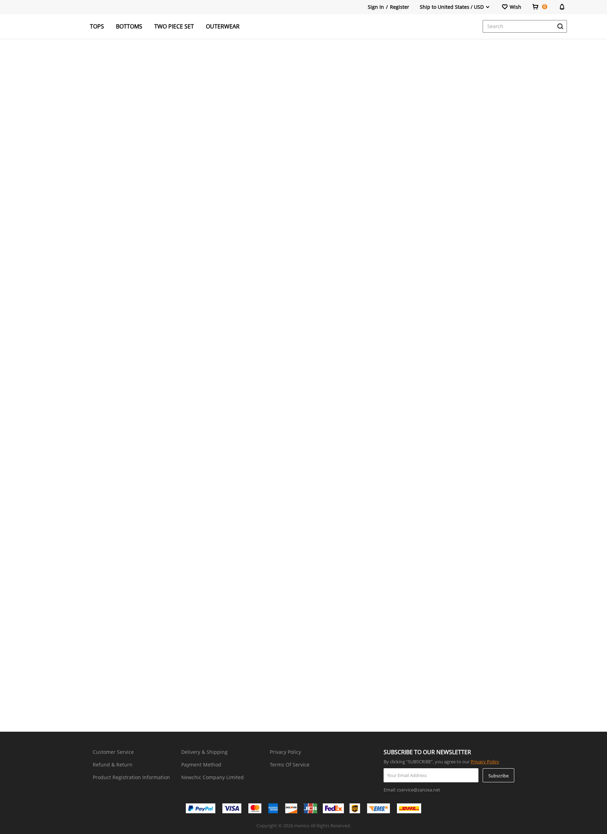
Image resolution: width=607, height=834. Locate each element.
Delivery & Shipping (204, 752)
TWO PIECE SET (174, 26)
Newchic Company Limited (212, 777)
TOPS (97, 26)
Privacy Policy (285, 752)
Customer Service (113, 752)
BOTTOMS (129, 26)
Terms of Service (289, 764)
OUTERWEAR (223, 26)
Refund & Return (112, 764)
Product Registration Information (131, 777)
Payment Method (201, 764)
